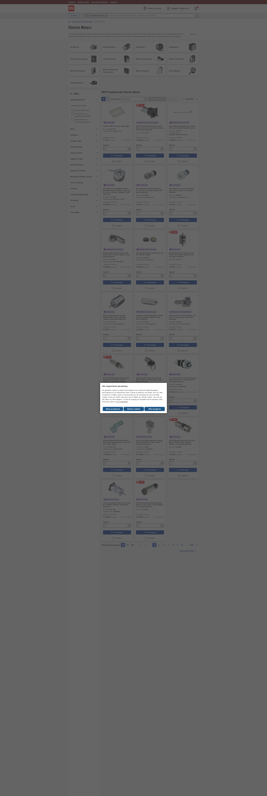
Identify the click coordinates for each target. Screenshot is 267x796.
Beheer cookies (133, 409)
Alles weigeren (154, 409)
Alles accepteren (113, 409)
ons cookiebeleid (122, 402)
